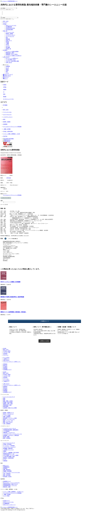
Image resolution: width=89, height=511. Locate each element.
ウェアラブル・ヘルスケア (9, 447)
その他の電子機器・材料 (9, 456)
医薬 (4, 398)
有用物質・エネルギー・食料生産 (11, 435)
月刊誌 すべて (6, 500)
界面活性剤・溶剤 (7, 405)
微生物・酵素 (6, 436)
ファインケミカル (10, 32)
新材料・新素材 (9, 33)
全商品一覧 (8, 48)
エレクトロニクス (10, 36)
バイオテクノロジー (10, 35)
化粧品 (4, 84)
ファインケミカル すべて (9, 396)
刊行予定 (5, 136)
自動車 (4, 89)
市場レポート (9, 40)
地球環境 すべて (7, 481)
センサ (4, 459)
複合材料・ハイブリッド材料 (10, 418)
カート (6, 78)
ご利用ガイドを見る (44, 340)
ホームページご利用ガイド (12, 58)
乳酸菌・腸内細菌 (7, 471)
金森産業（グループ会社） (12, 54)
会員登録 (5, 353)
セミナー (5, 22)
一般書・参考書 (6, 129)
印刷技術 (5, 460)
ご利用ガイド (6, 358)
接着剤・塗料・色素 (8, 403)
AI (3, 91)
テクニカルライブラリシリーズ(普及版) (12, 126)
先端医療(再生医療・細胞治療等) (10, 429)
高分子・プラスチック (8, 414)
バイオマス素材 (6, 415)
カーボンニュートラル (8, 99)
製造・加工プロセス (8, 422)
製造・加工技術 (6, 475)
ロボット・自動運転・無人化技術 (11, 452)
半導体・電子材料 (7, 444)
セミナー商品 (6, 495)
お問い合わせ (6, 57)
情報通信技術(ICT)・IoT (8, 453)
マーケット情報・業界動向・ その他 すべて (13, 491)
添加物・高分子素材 (8, 402)
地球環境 (8, 39)
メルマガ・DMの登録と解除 (12, 61)
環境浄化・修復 (6, 486)
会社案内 (5, 50)
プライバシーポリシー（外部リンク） (12, 361)
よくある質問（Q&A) (11, 59)
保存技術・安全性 (7, 476)
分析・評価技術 (6, 423)
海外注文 (5, 365)
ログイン (6, 77)
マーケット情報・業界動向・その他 (11, 133)
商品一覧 (5, 30)
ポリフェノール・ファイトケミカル (11, 472)
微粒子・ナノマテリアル (9, 419)
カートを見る (6, 357)
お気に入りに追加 (5, 197)
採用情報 (5, 368)
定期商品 (8, 66)
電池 (4, 94)
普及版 (7, 41)
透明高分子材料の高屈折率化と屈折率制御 (12, 297)
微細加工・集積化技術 (8, 458)
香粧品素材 (5, 406)
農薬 (4, 399)
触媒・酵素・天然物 (8, 401)
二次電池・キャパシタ (8, 449)
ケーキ (7, 67)
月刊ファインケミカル (11, 25)
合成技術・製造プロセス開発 (10, 407)
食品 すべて (6, 465)
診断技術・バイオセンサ (9, 432)
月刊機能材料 (9, 26)
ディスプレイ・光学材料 (9, 445)
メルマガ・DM (6, 352)
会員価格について (7, 369)
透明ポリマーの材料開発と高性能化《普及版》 (14, 312)
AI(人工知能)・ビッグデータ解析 (10, 455)
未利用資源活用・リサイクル (10, 485)
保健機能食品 (6, 467)
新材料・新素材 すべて (8, 412)
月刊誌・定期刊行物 (8, 131)
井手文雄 (9, 177)
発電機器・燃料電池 (8, 448)
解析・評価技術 (6, 438)
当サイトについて (8, 74)
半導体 (4, 87)
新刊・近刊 (5, 21)
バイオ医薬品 (6, 431)
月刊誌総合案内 (9, 29)
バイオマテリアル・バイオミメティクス (12, 434)
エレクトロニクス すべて (9, 442)
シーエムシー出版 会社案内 (12, 51)
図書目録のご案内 (10, 52)
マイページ (5, 355)
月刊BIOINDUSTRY (10, 28)
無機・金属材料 (6, 416)
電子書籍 (8, 47)
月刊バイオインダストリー (9, 504)
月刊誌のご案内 (6, 351)
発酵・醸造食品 (6, 469)
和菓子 (7, 69)
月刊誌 (4, 24)
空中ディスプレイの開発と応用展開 (10, 282)
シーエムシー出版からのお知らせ (13, 55)
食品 (7, 37)
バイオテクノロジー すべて (9, 428)
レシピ (7, 73)
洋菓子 (7, 70)
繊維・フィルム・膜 (8, 420)
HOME (4, 348)
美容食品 (5, 468)
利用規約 (5, 364)
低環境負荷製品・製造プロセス (10, 484)
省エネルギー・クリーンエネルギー (11, 482)
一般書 (7, 43)
